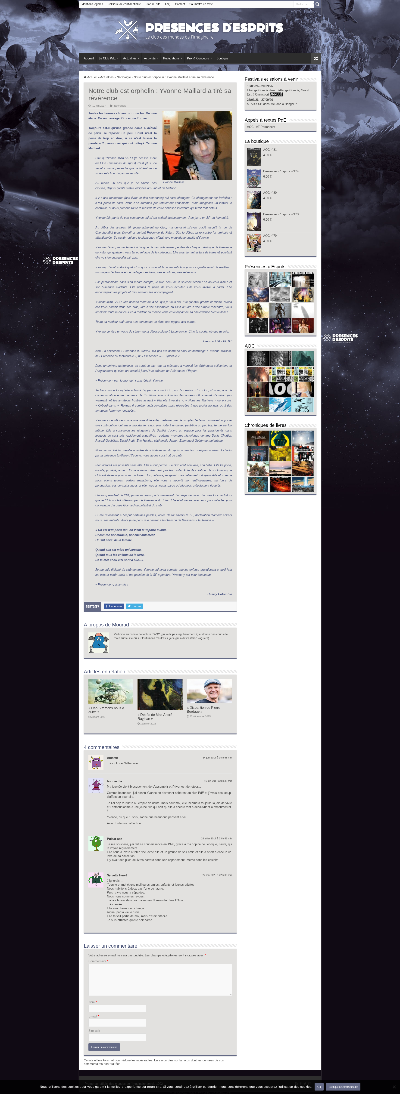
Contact (180, 4)
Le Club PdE (107, 58)
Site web (94, 1030)
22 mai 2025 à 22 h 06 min (217, 875)
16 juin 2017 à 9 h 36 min (218, 781)
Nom (92, 1002)
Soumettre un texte (201, 4)
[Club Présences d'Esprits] (200, 29)
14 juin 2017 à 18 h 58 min (217, 757)
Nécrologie (124, 77)
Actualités (130, 58)
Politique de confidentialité (124, 4)
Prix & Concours (198, 58)
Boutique (222, 58)
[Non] (394, 1087)
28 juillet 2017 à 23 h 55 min (216, 838)
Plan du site (153, 4)
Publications (171, 58)
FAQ (167, 4)
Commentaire (98, 961)
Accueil (89, 58)
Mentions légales (92, 4)
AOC (250, 127)
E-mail (93, 1016)
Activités (150, 58)
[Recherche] (317, 4)
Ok (319, 1086)
